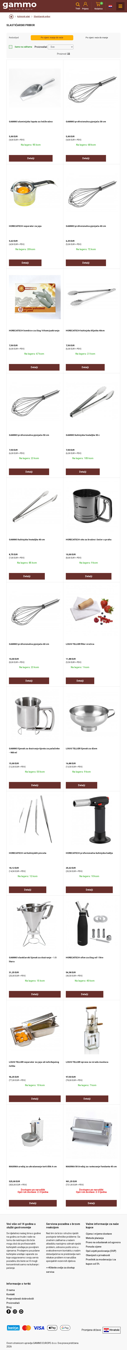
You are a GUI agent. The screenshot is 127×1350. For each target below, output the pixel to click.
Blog (9, 1307)
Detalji (30, 158)
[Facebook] (8, 1311)
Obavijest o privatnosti (98, 1255)
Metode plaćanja (95, 1238)
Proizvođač (41, 47)
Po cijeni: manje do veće (52, 37)
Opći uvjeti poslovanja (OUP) (101, 1251)
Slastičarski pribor (42, 16)
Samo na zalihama (23, 47)
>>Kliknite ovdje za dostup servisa (60, 1269)
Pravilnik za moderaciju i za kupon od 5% (101, 1261)
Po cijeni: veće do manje (97, 37)
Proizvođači (13, 1303)
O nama (10, 1290)
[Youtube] (21, 1311)
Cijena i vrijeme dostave (99, 1233)
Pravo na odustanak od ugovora (103, 1242)
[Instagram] (15, 1311)
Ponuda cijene (93, 1246)
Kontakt (10, 1294)
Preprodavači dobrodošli (20, 1298)
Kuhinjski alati (23, 16)
